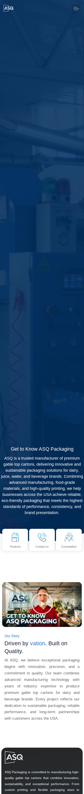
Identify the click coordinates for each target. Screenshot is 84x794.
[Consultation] (69, 541)
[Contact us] (42, 541)
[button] (76, 8)
